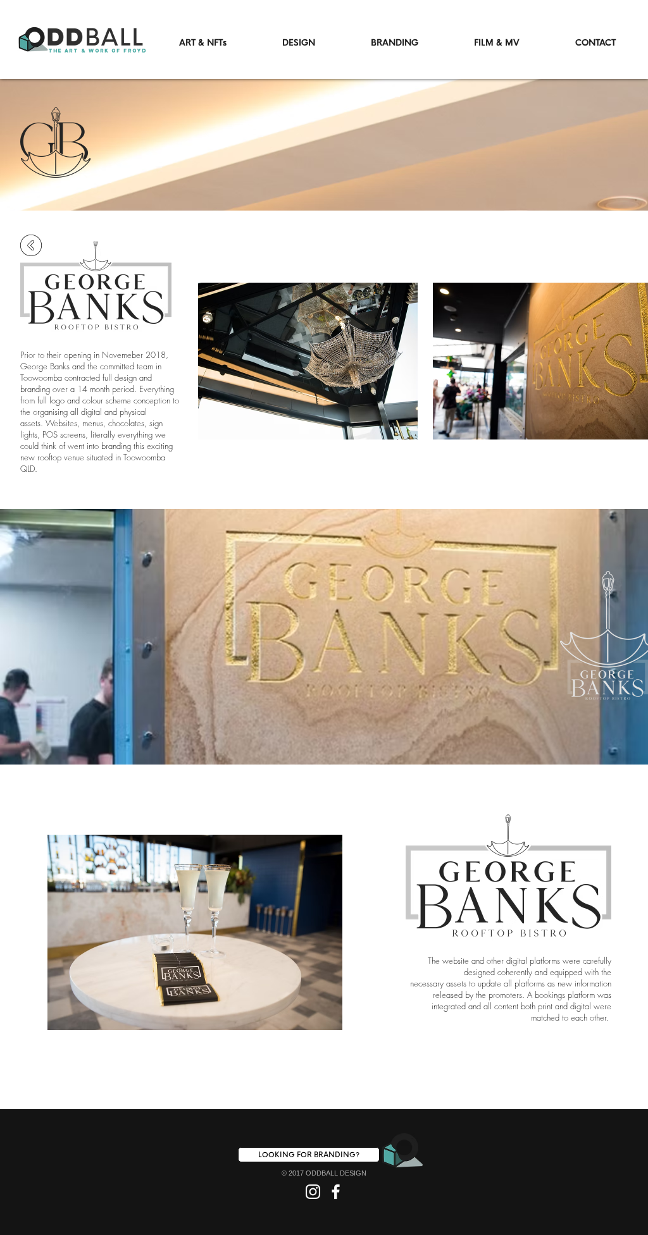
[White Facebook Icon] (336, 1191)
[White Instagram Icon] (313, 1191)
